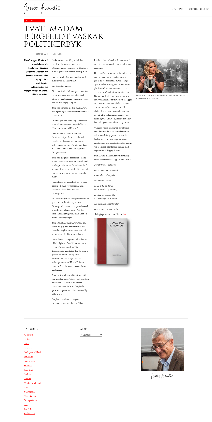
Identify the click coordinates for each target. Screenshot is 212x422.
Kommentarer (30, 361)
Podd (26, 404)
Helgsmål (28, 348)
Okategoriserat (30, 400)
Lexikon (27, 374)
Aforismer (28, 334)
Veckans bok (29, 413)
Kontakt (204, 9)
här (124, 214)
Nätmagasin (177, 9)
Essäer (26, 343)
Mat (26, 387)
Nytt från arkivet (31, 396)
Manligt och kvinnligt (33, 383)
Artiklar (29, 21)
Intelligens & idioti (32, 352)
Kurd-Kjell (28, 369)
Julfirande (28, 356)
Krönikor (28, 365)
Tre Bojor (28, 409)
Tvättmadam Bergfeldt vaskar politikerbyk (63, 36)
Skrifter (193, 9)
